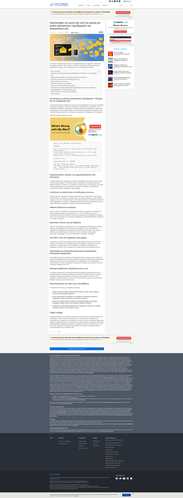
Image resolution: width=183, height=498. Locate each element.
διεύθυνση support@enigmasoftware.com (111, 402)
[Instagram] (119, 1)
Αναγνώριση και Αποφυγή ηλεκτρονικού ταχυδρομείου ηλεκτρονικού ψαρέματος (73, 87)
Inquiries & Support (83, 448)
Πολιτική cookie (108, 449)
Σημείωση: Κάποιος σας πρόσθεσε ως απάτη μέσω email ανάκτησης (123, 66)
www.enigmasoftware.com (63, 396)
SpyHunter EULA (109, 456)
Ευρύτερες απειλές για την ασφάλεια (61, 83)
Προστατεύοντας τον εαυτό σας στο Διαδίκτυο (63, 91)
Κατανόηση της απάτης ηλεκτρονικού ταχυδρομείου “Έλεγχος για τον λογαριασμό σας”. (74, 74)
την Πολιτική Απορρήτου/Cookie (86, 382)
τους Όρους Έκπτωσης (99, 382)
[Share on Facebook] (100, 32)
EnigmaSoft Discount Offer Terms (112, 465)
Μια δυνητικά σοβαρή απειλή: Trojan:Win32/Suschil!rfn (122, 78)
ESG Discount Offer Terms (111, 467)
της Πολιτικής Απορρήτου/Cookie (86, 423)
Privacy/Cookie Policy (127, 16)
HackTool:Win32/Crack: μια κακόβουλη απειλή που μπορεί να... (122, 73)
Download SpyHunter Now (123, 12)
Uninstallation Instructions (106, 431)
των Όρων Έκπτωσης (99, 423)
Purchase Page (79, 431)
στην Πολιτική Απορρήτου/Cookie (121, 414)
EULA (120, 16)
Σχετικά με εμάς (96, 441)
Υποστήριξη (96, 5)
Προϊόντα (80, 5)
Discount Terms (71, 431)
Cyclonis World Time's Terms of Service (114, 445)
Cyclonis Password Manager (65, 441)
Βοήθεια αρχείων (82, 441)
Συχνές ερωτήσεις (83, 443)
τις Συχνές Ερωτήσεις (89, 372)
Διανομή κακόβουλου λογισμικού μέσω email (63, 89)
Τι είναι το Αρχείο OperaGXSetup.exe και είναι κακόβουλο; (121, 54)
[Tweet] (102, 32)
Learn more (101, 14)
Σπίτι (51, 438)
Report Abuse (96, 445)
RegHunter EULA (109, 458)
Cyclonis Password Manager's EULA (113, 442)
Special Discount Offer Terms (111, 451)
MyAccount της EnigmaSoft (66, 403)
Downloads (81, 446)
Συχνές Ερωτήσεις (117, 423)
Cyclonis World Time (63, 443)
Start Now (94, 127)
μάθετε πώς (128, 382)
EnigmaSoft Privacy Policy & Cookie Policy (114, 460)
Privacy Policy (64, 431)
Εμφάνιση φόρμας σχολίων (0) (77, 348)
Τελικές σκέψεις (55, 94)
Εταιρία (104, 5)
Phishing (66, 32)
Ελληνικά (75, 32)
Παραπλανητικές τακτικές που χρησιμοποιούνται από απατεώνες (69, 77)
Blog (88, 5)
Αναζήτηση (131, 5)
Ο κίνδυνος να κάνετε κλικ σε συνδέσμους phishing (65, 79)
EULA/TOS (78, 382)
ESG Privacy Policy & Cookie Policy (113, 463)
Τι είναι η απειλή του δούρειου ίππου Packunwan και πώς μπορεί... (122, 85)
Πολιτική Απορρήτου (110, 447)
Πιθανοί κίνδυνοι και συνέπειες (59, 81)
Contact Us (95, 443)
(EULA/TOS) (111, 414)
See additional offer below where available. (115, 33)
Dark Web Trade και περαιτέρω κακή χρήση (63, 85)
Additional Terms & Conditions (112, 454)
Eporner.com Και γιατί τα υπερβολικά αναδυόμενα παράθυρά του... (120, 60)
